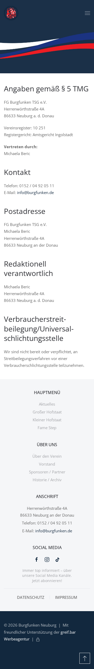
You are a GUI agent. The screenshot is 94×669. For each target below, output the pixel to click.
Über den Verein (47, 456)
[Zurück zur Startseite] (11, 13)
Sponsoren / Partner (47, 471)
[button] (87, 13)
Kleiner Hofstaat (47, 419)
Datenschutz (30, 597)
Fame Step (47, 427)
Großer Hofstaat (47, 411)
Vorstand (47, 464)
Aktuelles (47, 404)
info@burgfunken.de (35, 192)
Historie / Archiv (47, 479)
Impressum (66, 597)
